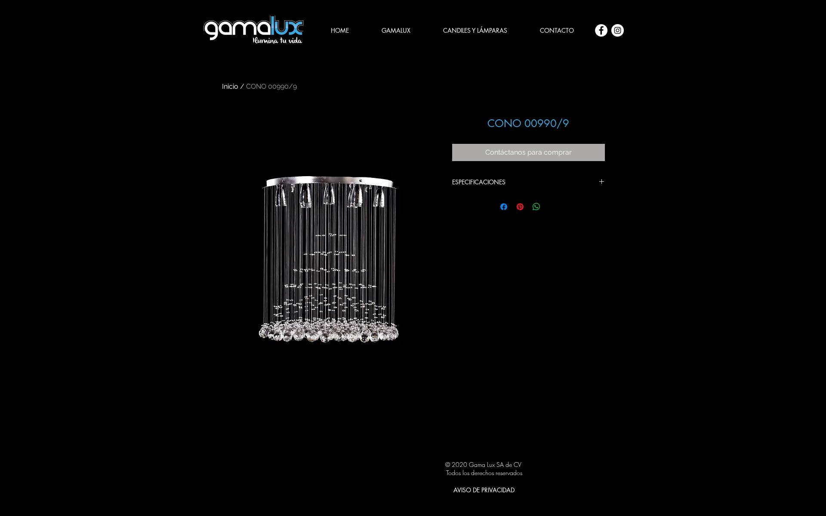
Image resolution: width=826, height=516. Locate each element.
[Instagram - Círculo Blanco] (617, 30)
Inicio (230, 86)
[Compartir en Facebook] (504, 207)
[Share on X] (553, 207)
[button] (475, 30)
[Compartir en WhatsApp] (536, 207)
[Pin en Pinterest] (520, 207)
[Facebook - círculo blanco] (601, 30)
